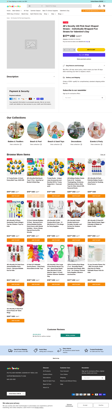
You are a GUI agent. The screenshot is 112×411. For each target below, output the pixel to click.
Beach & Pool (36, 141)
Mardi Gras (24, 14)
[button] (104, 6)
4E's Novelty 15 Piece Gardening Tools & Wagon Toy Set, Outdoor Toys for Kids (15, 223)
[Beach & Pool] (35, 130)
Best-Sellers (16, 10)
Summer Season (36, 10)
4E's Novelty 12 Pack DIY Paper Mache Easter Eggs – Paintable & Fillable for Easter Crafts (96, 223)
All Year (26, 10)
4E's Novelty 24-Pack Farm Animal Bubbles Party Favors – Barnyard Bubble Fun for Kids (15, 267)
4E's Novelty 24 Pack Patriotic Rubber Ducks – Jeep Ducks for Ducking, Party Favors (95, 181)
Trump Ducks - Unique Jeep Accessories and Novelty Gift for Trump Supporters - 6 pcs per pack (54, 182)
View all (102, 154)
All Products (47, 371)
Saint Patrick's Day (36, 14)
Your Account (64, 371)
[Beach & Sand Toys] (56, 130)
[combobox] (59, 6)
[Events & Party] (96, 130)
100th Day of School (13, 14)
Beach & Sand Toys (56, 141)
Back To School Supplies (50, 10)
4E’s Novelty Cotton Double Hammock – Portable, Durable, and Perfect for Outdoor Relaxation (74, 224)
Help (52, 14)
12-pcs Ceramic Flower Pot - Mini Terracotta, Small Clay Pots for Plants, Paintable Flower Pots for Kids (96, 268)
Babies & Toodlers (15, 141)
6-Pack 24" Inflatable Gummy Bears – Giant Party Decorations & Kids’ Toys (36, 266)
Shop (45, 14)
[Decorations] (76, 130)
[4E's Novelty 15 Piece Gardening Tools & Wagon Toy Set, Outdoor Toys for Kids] (15, 209)
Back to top (56, 358)
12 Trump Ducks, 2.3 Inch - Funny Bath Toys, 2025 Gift (15, 179)
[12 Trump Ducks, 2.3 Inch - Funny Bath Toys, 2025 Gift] (15, 167)
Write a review (70, 335)
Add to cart (91, 49)
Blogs (59, 14)
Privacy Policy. (39, 407)
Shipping (65, 39)
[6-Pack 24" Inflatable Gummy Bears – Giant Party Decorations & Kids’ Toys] (36, 253)
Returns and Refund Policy (68, 381)
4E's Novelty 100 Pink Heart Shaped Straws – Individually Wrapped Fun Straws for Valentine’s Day (21, 18)
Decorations (76, 141)
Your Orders (64, 374)
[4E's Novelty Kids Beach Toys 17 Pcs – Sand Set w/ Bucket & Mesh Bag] (36, 167)
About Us (46, 387)
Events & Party (96, 141)
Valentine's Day (64, 10)
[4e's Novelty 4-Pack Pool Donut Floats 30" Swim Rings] (15, 297)
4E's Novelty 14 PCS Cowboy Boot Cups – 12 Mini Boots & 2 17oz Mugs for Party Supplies (55, 223)
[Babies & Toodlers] (15, 130)
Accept (85, 405)
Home (8, 10)
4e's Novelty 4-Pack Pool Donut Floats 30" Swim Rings (15, 310)
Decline (101, 405)
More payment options (84, 59)
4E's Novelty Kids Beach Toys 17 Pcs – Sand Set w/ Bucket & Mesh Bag (35, 180)
